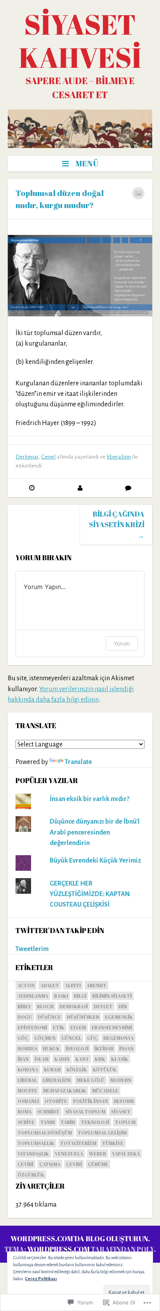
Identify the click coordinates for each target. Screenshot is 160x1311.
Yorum (122, 643)
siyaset (120, 1111)
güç (92, 1038)
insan (126, 1048)
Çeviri (25, 1164)
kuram (52, 1069)
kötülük (105, 1069)
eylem (78, 1027)
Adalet (49, 985)
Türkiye (112, 1143)
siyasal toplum (85, 1111)
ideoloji (77, 1048)
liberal (27, 1080)
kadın (62, 1059)
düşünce (49, 1017)
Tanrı (47, 1122)
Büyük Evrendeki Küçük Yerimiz (95, 860)
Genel (48, 457)
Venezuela (69, 1153)
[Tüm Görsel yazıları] (138, 193)
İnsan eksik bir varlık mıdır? (89, 799)
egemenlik (119, 1017)
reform (124, 1101)
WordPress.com (58, 1249)
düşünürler (83, 1017)
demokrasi (73, 1006)
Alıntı (73, 985)
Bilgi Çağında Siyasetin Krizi (116, 524)
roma (24, 1111)
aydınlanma (32, 996)
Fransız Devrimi (112, 1027)
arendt (96, 985)
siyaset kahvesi (80, 40)
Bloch (45, 1006)
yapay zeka (126, 1153)
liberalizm (119, 457)
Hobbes (27, 1048)
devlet (103, 1006)
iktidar (103, 1048)
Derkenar (27, 457)
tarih (68, 1122)
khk (100, 1059)
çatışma (49, 1164)
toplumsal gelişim (102, 1132)
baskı (61, 996)
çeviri (74, 1164)
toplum (125, 1122)
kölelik (76, 1069)
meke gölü (90, 1080)
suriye (26, 1122)
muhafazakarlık (64, 1090)
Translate (78, 762)
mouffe (27, 1090)
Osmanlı (28, 1101)
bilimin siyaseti (112, 996)
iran (23, 1059)
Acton (26, 985)
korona (27, 1069)
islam (42, 1059)
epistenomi (32, 1027)
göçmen (45, 1038)
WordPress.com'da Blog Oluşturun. (80, 1238)
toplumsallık (35, 1143)
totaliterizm (78, 1143)
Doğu (24, 1017)
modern (120, 1080)
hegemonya (118, 1038)
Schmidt (48, 1111)
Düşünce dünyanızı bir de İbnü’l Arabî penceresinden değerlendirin (95, 832)
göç (22, 1038)
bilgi (80, 996)
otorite (56, 1101)
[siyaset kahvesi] (80, 128)
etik (58, 1027)
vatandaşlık (33, 1153)
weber (97, 1153)
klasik (119, 1059)
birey (24, 1006)
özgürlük (30, 1175)
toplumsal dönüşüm (44, 1132)
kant (82, 1059)
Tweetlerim (32, 949)
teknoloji (95, 1122)
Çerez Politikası (41, 1278)
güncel (71, 1038)
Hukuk (51, 1048)
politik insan (90, 1101)
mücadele (105, 1090)
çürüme (98, 1164)
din (122, 1006)
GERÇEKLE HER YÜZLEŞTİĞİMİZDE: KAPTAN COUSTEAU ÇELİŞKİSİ (90, 894)
